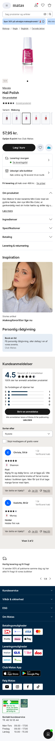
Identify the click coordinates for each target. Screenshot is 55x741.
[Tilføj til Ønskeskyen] (49, 147)
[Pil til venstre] (40, 578)
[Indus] (16, 118)
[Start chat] (48, 734)
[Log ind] (36, 5)
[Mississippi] (36, 118)
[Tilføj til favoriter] (40, 147)
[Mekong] (26, 118)
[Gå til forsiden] (18, 5)
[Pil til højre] (50, 578)
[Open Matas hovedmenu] (6, 5)
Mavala (6, 87)
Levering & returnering (15, 245)
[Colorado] (6, 118)
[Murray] (46, 118)
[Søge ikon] (50, 14)
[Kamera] (44, 14)
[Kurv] (49, 5)
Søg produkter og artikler (17, 14)
